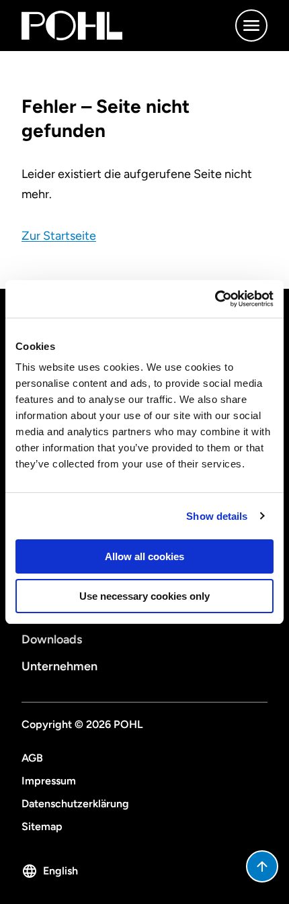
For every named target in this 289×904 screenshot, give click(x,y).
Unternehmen (59, 666)
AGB (32, 758)
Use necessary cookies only (144, 596)
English (60, 870)
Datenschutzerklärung (75, 803)
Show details (216, 516)
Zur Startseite (59, 235)
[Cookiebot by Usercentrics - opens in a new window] (215, 299)
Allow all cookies (144, 556)
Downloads (52, 639)
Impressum (49, 780)
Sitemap (42, 826)
